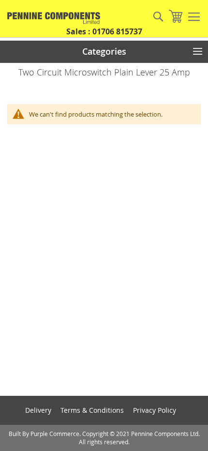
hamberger (194, 17)
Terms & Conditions (92, 410)
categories (104, 51)
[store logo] (50, 18)
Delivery (38, 410)
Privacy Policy (154, 410)
